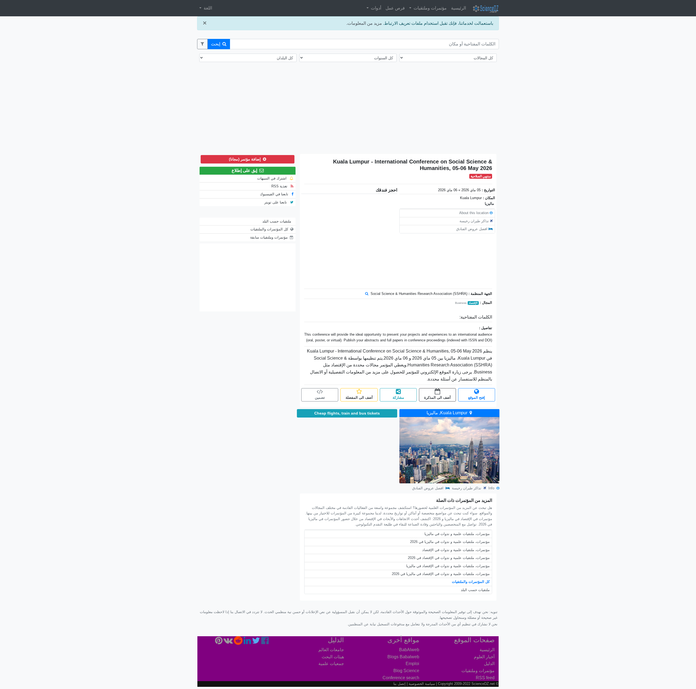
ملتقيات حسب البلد (475, 590)
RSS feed (485, 677)
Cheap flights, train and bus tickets (347, 413)
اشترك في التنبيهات (272, 178)
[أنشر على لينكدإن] (247, 642)
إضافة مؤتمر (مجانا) (245, 159)
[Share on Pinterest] (218, 642)
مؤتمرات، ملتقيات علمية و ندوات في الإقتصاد (456, 550)
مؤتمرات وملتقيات (478, 670)
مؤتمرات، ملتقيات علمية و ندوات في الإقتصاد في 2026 (449, 558)
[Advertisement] (348, 111)
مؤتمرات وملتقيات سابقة (269, 237)
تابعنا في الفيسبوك (274, 194)
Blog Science (406, 670)
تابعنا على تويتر (276, 202)
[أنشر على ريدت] (238, 642)
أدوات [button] (375, 8)
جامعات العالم (331, 649)
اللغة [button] (207, 8)
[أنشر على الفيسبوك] (265, 642)
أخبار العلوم (484, 656)
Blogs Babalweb (403, 656)
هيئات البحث (333, 656)
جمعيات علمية (331, 663)
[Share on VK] (228, 642)
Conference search (401, 677)
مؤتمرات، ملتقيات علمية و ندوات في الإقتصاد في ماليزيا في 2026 (441, 574)
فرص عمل (395, 8)
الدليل (489, 663)
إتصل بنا (399, 684)
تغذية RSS (279, 186)
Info (491, 488)
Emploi (412, 663)
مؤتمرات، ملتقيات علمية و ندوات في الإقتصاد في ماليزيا (448, 566)
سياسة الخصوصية (422, 684)
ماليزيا (489, 204)
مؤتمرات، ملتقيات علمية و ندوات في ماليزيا (457, 534)
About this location (474, 213)
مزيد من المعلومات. (364, 23)
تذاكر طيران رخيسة (474, 221)
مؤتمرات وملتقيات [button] (429, 8)
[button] (202, 44)
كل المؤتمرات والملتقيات (471, 582)
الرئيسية (458, 8)
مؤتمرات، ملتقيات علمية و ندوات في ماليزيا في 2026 (450, 542)
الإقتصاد (473, 302)
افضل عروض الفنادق (471, 229)
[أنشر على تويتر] (256, 642)
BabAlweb (409, 649)
